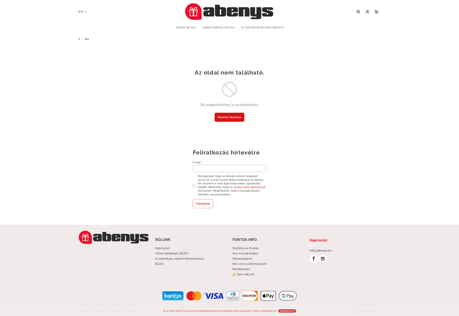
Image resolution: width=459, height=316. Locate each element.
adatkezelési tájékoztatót (249, 187)
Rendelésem (241, 269)
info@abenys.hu (321, 250)
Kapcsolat (162, 248)
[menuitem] (186, 27)
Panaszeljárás (242, 258)
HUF (80, 11)
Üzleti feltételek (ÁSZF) (171, 253)
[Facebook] (314, 259)
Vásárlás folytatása (229, 117)
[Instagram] (323, 259)
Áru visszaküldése (245, 253)
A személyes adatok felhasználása (179, 258)
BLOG (159, 264)
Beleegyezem (287, 311)
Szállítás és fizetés (245, 248)
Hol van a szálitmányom (249, 264)
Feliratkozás (203, 203)
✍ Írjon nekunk (243, 274)
